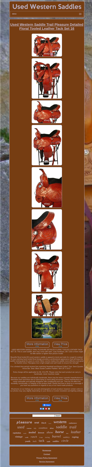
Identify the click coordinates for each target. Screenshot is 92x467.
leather (76, 432)
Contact (47, 454)
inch (34, 441)
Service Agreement (46, 462)
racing (47, 437)
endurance (73, 423)
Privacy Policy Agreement (46, 458)
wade (48, 441)
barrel (56, 436)
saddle (61, 427)
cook (26, 437)
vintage (19, 436)
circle (65, 440)
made (24, 433)
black (43, 423)
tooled (32, 432)
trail (72, 427)
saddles (56, 441)
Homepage (46, 450)
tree (41, 437)
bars (67, 433)
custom (29, 428)
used (20, 427)
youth (27, 441)
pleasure (24, 422)
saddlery (66, 437)
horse (59, 432)
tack (41, 440)
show (50, 432)
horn (50, 423)
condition (43, 428)
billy (35, 428)
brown (41, 432)
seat (36, 422)
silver (52, 428)
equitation (17, 433)
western (60, 422)
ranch (34, 436)
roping (75, 437)
